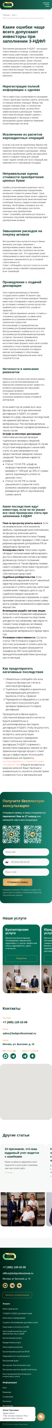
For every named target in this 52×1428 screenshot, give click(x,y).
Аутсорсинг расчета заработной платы (20, 1369)
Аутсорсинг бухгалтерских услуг (17, 1365)
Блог (14, 15)
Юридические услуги (12, 1342)
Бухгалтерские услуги (12, 1338)
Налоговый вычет (10, 1309)
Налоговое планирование (14, 1318)
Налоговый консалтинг (13, 1347)
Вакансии (7, 1392)
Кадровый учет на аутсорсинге (16, 1356)
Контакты (7, 1401)
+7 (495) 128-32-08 (15, 1022)
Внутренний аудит (11, 1361)
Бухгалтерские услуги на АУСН (16, 1352)
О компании (8, 1397)
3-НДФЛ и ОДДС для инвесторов (17, 1313)
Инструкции (8, 1406)
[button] (17, 1295)
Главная (6, 15)
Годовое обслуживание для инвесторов (20, 1322)
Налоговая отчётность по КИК (16, 1327)
